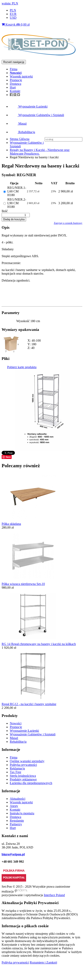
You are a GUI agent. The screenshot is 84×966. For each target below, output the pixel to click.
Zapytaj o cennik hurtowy (68, 223)
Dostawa (15, 83)
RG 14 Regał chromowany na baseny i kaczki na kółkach (39, 644)
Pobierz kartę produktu (21, 367)
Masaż (22, 123)
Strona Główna (19, 139)
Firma (13, 69)
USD (13, 17)
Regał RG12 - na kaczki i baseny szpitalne (29, 704)
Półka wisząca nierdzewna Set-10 (23, 584)
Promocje (16, 80)
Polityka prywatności (23, 764)
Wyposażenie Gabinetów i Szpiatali (41, 115)
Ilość (5, 211)
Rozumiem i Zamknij (43, 962)
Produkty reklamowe (23, 779)
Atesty (14, 806)
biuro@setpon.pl (13, 854)
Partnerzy (16, 824)
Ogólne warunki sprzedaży (27, 761)
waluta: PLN (10, 3)
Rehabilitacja (26, 132)
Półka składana (11, 524)
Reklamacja (17, 768)
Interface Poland (54, 895)
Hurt (13, 87)
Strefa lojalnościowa (23, 775)
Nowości (15, 723)
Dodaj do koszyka (13, 219)
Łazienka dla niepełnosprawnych (31, 783)
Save (8, 456)
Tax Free (15, 772)
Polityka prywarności (15, 962)
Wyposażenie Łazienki (33, 106)
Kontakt (15, 91)
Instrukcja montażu (22, 813)
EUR (13, 14)
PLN (13, 10)
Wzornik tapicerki (21, 76)
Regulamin (17, 820)
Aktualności (17, 798)
